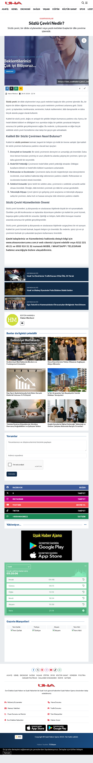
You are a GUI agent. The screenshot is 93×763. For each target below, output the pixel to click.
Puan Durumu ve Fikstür (16, 714)
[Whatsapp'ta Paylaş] (16, 89)
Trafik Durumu (55, 708)
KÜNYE (60, 678)
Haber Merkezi (13, 94)
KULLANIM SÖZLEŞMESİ (48, 678)
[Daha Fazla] (21, 89)
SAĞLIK (36, 9)
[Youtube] (51, 670)
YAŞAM (46, 9)
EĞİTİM (55, 9)
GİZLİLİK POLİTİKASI (29, 678)
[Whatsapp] (60, 670)
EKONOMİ (25, 9)
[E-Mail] (22, 323)
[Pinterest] (42, 670)
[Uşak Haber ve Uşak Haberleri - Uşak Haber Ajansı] (13, 3)
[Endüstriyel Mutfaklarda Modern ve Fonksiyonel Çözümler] (26, 349)
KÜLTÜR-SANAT (69, 9)
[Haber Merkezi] (12, 320)
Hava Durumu (56, 702)
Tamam (7, 753)
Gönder (11, 474)
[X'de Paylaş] (11, 89)
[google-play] (57, 728)
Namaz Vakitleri (14, 708)
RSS (19, 737)
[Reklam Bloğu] (46, 545)
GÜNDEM (73, 675)
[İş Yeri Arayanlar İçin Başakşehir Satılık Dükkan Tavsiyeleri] (67, 380)
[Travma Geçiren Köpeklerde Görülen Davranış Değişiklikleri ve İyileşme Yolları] (26, 411)
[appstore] (36, 728)
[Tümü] (85, 525)
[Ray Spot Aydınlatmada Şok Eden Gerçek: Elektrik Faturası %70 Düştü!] (26, 380)
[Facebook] (33, 670)
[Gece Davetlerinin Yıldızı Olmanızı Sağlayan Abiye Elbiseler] (67, 349)
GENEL (14, 9)
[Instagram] (47, 670)
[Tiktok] (55, 670)
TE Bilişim (52, 744)
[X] (38, 670)
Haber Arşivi (55, 720)
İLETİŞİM (68, 678)
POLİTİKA (81, 675)
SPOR (82, 9)
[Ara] (83, 3)
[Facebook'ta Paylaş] (7, 89)
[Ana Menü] (86, 3)
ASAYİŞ (5, 9)
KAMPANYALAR (46, 19)
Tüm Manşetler (56, 714)
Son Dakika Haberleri (15, 720)
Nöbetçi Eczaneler (15, 702)
